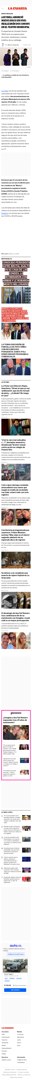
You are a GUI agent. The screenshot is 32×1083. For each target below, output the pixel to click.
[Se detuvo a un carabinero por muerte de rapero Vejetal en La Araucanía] (16, 600)
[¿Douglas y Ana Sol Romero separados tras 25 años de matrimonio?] (16, 732)
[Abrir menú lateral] (3, 8)
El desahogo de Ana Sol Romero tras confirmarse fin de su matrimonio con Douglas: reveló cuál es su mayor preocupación (15, 617)
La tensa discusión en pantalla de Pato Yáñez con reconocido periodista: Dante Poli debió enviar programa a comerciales (14, 350)
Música (11, 254)
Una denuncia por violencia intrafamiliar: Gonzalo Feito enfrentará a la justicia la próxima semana (11, 850)
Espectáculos (7, 14)
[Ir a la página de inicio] (17, 8)
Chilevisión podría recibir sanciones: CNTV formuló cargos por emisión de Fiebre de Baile (12, 870)
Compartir (6, 71)
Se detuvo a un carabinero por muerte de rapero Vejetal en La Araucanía (15, 575)
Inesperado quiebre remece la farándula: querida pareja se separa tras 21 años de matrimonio (12, 879)
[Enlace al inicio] (16, 713)
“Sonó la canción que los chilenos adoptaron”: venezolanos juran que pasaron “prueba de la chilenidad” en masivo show (12, 860)
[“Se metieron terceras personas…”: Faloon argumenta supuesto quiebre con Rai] (24, 772)
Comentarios (15, 71)
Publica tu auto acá (15, 954)
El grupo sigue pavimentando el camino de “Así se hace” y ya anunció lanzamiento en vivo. (15, 545)
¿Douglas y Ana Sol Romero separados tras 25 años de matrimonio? (15, 720)
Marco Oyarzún (13, 45)
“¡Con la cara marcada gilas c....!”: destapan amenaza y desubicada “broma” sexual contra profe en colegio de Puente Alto (13, 445)
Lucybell (4, 91)
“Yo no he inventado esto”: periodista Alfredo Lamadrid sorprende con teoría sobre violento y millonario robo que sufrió (12, 819)
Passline (4, 213)
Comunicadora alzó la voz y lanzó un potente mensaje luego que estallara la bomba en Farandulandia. (14, 625)
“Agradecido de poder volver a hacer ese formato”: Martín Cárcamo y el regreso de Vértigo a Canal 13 (10, 762)
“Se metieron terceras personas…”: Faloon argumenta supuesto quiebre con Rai (9, 773)
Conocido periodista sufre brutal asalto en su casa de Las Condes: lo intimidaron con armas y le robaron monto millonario (12, 840)
